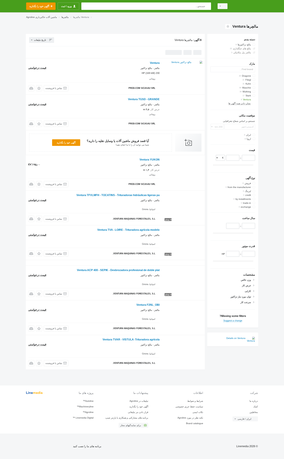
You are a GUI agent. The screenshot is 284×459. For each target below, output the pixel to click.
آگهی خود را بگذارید (66, 142)
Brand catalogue (194, 423)
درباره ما (253, 401)
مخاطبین (253, 412)
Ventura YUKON (150, 159)
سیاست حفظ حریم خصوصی (189, 406)
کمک (255, 406)
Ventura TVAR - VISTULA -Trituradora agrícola (131, 339)
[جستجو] (208, 6)
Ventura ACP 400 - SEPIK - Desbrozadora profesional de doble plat (118, 270)
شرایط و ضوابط (195, 401)
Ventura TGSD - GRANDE (144, 99)
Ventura (155, 63)
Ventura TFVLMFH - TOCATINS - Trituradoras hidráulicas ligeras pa (118, 195)
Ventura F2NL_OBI (148, 304)
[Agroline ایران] (245, 6)
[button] (39, 88)
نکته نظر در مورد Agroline (190, 417)
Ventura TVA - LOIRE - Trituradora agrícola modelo (128, 229)
